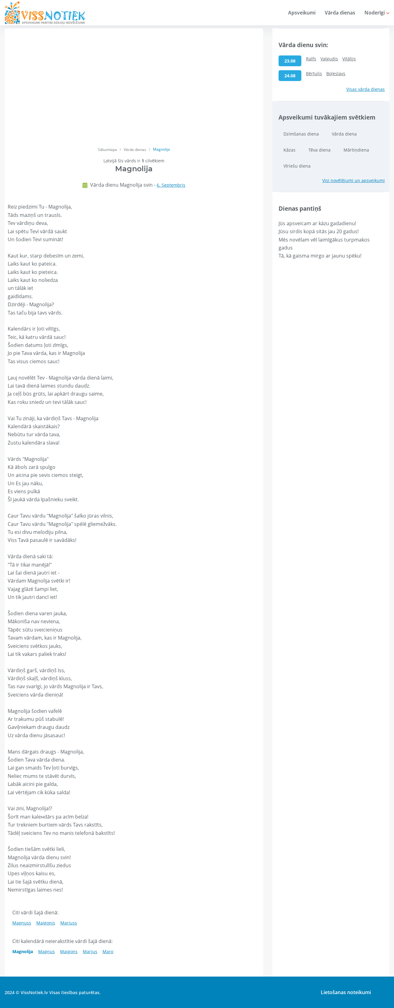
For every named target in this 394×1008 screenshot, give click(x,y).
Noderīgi (375, 12)
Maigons (69, 951)
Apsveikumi (302, 12)
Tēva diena (319, 150)
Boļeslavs (335, 73)
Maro (108, 951)
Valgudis (329, 59)
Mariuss (68, 923)
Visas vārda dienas (365, 89)
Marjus (90, 951)
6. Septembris (171, 185)
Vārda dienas (340, 12)
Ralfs (311, 59)
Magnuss (21, 923)
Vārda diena (344, 134)
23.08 (290, 61)
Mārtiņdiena (356, 150)
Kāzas (289, 150)
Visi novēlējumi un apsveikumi (353, 180)
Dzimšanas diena (301, 134)
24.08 (290, 76)
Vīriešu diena (297, 166)
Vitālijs (349, 59)
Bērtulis (314, 73)
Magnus (46, 951)
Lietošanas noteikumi (346, 992)
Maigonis (45, 923)
